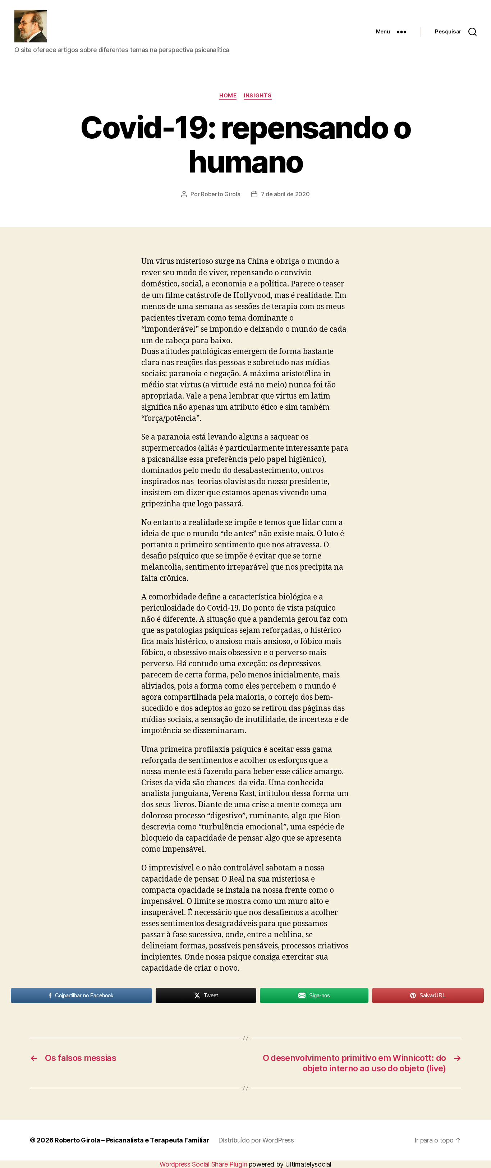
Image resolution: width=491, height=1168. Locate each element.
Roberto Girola (220, 194)
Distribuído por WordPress (256, 1140)
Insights (257, 95)
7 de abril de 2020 (285, 194)
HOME (228, 95)
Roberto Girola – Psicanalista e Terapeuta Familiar (132, 1140)
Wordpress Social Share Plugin (204, 1164)
